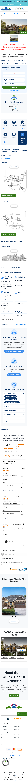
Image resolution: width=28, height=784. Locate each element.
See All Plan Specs (23, 140)
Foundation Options (15, 150)
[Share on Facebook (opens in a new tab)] (7, 490)
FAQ (2, 735)
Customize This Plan (14, 374)
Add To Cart (15, 87)
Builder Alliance (17, 737)
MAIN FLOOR (20, 657)
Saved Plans (17, 726)
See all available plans (13, 4)
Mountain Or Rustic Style (14, 13)
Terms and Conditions (19, 732)
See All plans (14, 621)
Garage (6, 421)
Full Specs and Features (5, 150)
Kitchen (6, 406)
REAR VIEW (12, 657)
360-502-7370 (15, 756)
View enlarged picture (8, 195)
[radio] (20, 444)
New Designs (4, 729)
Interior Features (10, 410)
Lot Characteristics (10, 393)
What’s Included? (14, 90)
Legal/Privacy (4, 732)
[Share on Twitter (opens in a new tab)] (10, 490)
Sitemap (17, 775)
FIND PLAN (23, 713)
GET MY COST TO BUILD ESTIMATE (14, 351)
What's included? (5, 158)
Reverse (23, 32)
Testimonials (17, 735)
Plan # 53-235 (21, 650)
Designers (16, 729)
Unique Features (9, 418)
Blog (2, 744)
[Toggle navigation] (26, 9)
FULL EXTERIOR (5, 657)
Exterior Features (10, 414)
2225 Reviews (9, 451)
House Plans (4, 13)
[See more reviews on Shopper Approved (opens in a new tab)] (12, 490)
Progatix (14, 781)
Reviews (24, 150)
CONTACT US (4, 742)
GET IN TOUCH (14, 695)
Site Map (3, 737)
